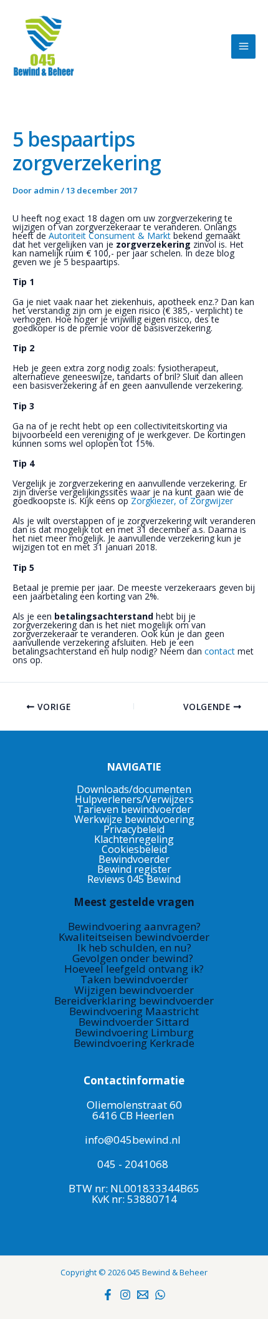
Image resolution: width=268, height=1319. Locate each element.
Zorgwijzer (211, 501)
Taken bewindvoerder (134, 979)
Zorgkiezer (152, 501)
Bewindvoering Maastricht (134, 1011)
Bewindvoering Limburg (134, 1032)
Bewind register (134, 869)
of (182, 501)
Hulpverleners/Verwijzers (134, 799)
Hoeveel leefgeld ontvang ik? (134, 968)
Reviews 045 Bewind (134, 879)
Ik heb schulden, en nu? (134, 947)
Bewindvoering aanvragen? (134, 926)
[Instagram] (125, 1294)
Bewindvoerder (134, 859)
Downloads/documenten (134, 789)
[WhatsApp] (160, 1294)
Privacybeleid (134, 829)
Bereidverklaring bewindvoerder (134, 1000)
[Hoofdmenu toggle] (243, 46)
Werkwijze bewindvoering (134, 819)
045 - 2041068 (132, 1164)
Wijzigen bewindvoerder (134, 990)
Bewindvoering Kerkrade (134, 1043)
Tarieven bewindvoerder (134, 809)
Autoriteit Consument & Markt (110, 235)
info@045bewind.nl (133, 1139)
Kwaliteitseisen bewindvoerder (134, 937)
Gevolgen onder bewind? (134, 958)
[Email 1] (142, 1294)
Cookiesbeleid (134, 849)
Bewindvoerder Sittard (134, 1022)
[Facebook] (107, 1294)
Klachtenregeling (134, 839)
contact (220, 651)
